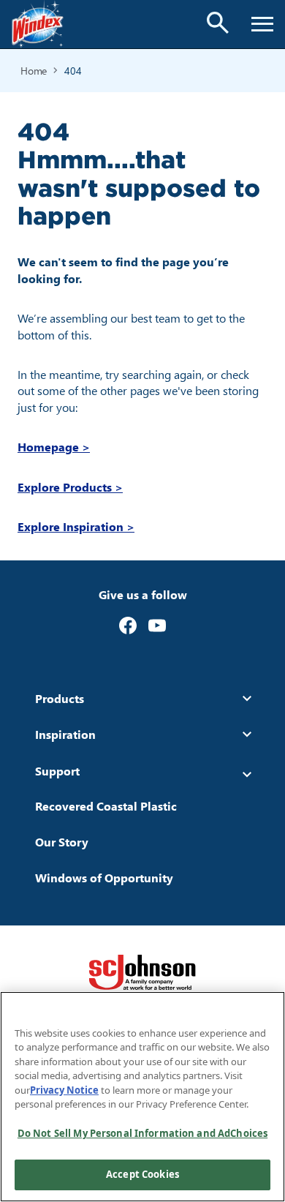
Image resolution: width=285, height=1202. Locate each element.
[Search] (217, 22)
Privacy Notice (64, 1090)
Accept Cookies (142, 1174)
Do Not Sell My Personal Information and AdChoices (142, 1133)
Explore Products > (70, 487)
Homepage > (54, 446)
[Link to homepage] (38, 24)
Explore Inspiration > (76, 526)
